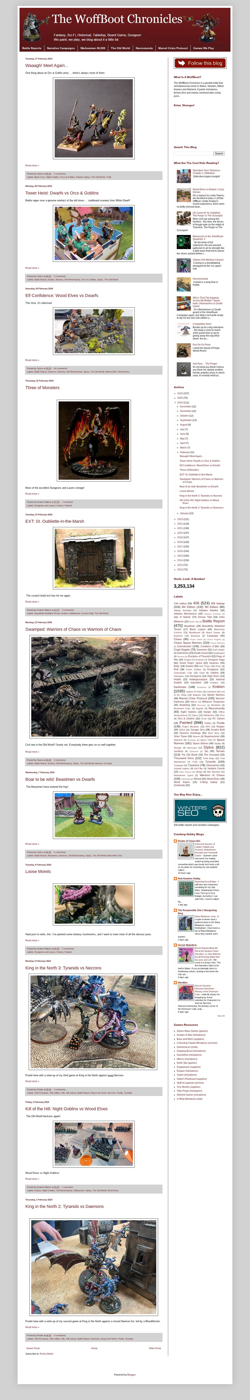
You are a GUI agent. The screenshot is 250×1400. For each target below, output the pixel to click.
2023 (180, 519)
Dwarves (52, 372)
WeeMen (183, 982)
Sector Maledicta (187, 945)
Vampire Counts (216, 768)
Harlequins (179, 676)
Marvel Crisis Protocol (173, 48)
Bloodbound (194, 632)
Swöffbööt (178, 751)
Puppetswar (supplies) (189, 1067)
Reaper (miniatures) (187, 1071)
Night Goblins (52, 177)
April (183, 443)
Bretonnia (195, 636)
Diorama (181, 656)
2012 (180, 569)
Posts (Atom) (46, 1353)
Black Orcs (39, 177)
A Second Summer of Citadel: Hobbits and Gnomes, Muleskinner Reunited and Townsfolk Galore (206, 850)
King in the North (98, 1093)
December (186, 406)
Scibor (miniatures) (187, 1074)
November (186, 411)
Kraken (60, 505)
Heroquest (195, 676)
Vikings (199, 772)
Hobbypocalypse (198, 679)
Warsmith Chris (114, 855)
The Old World (120, 48)
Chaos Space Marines (188, 642)
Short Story (213, 733)
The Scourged (211, 754)
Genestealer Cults (183, 673)
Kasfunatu (180, 686)
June (183, 434)
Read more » (32, 165)
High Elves (213, 676)
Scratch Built (87, 613)
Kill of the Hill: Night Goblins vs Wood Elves (66, 1108)
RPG (208, 726)
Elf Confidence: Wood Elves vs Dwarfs (61, 295)
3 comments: (60, 276)
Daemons (95, 1339)
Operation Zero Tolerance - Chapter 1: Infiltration (207, 172)
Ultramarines (213, 765)
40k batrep (71, 1093)
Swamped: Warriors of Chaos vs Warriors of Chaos (73, 629)
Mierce (194, 702)
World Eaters (182, 782)
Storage (177, 748)
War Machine (213, 772)
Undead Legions (181, 768)
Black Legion (197, 629)
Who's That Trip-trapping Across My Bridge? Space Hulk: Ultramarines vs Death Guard (207, 302)
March (183, 447)
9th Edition (211, 606)
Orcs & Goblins (67, 177)
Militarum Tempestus (213, 701)
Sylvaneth (193, 751)
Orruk (204, 718)
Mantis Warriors (216, 695)
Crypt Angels (182, 649)
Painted (79, 177)
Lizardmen (211, 691)
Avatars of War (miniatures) (191, 1035)
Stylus (87, 177)
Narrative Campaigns (61, 48)
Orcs (222, 715)
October (184, 415)
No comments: (61, 368)
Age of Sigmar (182, 617)
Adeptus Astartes (208, 610)
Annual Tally (205, 617)
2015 (180, 555)
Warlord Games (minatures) (191, 1094)
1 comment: (67, 502)
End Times (204, 666)
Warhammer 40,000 (92, 48)
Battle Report (40, 279)
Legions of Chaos (194, 691)
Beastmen (52, 855)
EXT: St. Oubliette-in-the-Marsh (54, 521)
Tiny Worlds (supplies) (188, 1087)
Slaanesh (178, 740)
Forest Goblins (193, 669)
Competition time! (202, 324)
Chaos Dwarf (196, 639)
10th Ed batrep (41, 1093)
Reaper (221, 726)
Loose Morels (38, 871)
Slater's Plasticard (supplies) (192, 1079)
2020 (180, 533)
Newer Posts (33, 1348)
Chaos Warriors (218, 643)
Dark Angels (219, 650)
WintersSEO (111, 372)
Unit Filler (198, 768)
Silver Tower (180, 736)
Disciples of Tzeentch (199, 656)
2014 (180, 560)
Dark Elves (183, 653)
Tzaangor (178, 765)
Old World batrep (72, 279)
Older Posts (155, 1348)
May (182, 438)
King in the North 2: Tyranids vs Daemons (64, 1206)
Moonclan (201, 705)
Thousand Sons (184, 758)
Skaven (196, 736)
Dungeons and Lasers (44, 505)
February (185, 452)
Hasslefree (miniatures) (189, 1055)
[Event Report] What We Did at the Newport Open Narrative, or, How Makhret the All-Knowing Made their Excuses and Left (208, 954)
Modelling (184, 705)
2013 (180, 565)
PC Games (218, 718)
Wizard (197, 778)
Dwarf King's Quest (191, 663)
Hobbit (177, 679)
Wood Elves (123, 372)
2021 (180, 528)
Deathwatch (219, 653)
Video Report (185, 772)
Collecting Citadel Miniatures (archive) (197, 1043)
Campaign (212, 635)
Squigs (217, 743)
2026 (180, 393)
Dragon (187, 660)
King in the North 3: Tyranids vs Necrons (63, 967)
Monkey (59, 279)
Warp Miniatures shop (205, 916)
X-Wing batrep (208, 782)
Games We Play (203, 48)
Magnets (197, 695)
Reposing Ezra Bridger (206, 881)
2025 (180, 398)
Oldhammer (74, 613)
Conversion (184, 646)
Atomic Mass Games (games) (192, 1031)
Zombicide (179, 785)
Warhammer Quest (183, 775)
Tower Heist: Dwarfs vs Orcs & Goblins (62, 193)
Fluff (176, 669)
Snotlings (192, 740)
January (184, 513)
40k (63, 1093)
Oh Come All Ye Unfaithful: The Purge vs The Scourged (207, 214)
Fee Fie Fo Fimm (202, 344)
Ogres (195, 715)
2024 (180, 402)
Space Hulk (206, 740)
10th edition (54, 1093)
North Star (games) (187, 1063)
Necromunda (144, 48)
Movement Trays (182, 708)
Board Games (213, 632)
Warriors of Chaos (103, 763)
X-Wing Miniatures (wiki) (190, 1099)
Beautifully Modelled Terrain (47, 613)
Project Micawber (190, 726)
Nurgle (207, 712)
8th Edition (189, 606)
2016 (180, 551)
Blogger (131, 1374)
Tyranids (128, 1093)
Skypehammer (212, 736)
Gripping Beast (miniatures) (191, 1051)
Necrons (112, 1093)
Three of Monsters (42, 387)
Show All (221, 1016)
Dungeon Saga (216, 659)
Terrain (220, 751)
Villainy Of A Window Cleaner (208, 259)
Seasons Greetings (190, 733)
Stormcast (192, 748)
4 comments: (60, 1089)
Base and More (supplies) (190, 1039)
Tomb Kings (208, 758)
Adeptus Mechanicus (185, 613)
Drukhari (200, 660)
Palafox (208, 723)
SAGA (182, 730)
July (182, 429)
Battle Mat (194, 622)
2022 (180, 523)
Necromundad (200, 278)
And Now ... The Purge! (205, 363)
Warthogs (185, 779)
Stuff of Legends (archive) (190, 1082)
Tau (206, 751)
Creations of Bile (210, 646)
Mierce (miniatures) (187, 1059)
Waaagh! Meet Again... (46, 65)
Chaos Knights (214, 639)
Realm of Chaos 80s (189, 841)
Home (94, 1348)
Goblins (215, 672)
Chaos (178, 639)
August (184, 424)
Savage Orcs (198, 729)
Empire (51, 279)
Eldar (176, 666)
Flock (218, 666)
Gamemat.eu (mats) (187, 1047)
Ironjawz (214, 682)
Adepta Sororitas (182, 610)
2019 (180, 537)
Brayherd (178, 636)
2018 (180, 542)
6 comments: (60, 852)
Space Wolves (200, 743)
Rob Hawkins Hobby (189, 878)
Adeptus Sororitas (212, 614)
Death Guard (201, 653)
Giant (201, 673)
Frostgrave (213, 669)
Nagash (199, 708)
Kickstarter (201, 687)
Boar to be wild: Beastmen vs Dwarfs (60, 779)
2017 (180, 546)
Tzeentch (193, 765)
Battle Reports (31, 48)
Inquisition (196, 682)
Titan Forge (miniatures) (189, 1091)
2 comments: (60, 174)
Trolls (108, 177)
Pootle (120, 1093)
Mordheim (216, 705)
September (186, 420)
